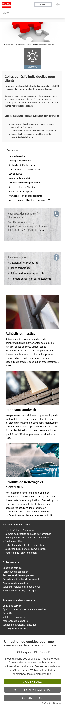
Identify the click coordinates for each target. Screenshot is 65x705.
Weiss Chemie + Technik (12, 44)
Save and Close (33, 698)
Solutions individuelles (14, 617)
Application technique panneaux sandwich (25, 609)
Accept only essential (33, 690)
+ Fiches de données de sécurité (26, 273)
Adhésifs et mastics (20, 334)
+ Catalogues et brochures (23, 262)
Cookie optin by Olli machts (51, 703)
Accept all (33, 681)
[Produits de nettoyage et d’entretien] (32, 460)
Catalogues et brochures (16, 628)
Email (42, 230)
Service (29, 44)
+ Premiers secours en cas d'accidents (29, 278)
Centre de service (12, 568)
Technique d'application (15, 572)
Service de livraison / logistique (19, 590)
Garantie (7, 613)
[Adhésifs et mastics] (32, 312)
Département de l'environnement (21, 579)
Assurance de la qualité (15, 583)
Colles (23, 44)
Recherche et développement (18, 575)
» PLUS (48, 515)
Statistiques (24, 652)
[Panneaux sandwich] (32, 388)
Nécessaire (44, 652)
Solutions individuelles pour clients (44, 44)
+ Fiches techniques (19, 268)
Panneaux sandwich (21, 410)
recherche (42, 4)
